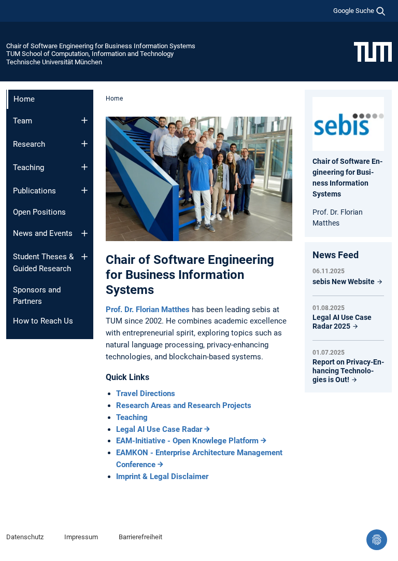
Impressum (81, 537)
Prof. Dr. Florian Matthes (149, 309)
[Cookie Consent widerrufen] (376, 539)
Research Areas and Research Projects (183, 405)
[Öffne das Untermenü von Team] (84, 120)
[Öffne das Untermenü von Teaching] (84, 167)
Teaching (28, 167)
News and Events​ (43, 233)
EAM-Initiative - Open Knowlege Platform (187, 440)
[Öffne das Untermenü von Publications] (84, 190)
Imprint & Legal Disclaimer (162, 476)
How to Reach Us (43, 321)
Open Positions (39, 212)
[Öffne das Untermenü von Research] (84, 143)
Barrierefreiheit (140, 537)
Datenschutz (25, 537)
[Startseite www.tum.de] (373, 51)
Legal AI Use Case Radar (159, 429)
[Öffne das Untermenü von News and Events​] (84, 233)
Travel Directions (145, 393)
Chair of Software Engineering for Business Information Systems (100, 46)
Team (22, 120)
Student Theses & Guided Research (43, 262)
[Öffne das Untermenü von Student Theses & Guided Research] (84, 256)
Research (29, 144)
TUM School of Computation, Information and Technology (90, 54)
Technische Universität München (54, 62)
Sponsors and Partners (37, 295)
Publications (34, 190)
